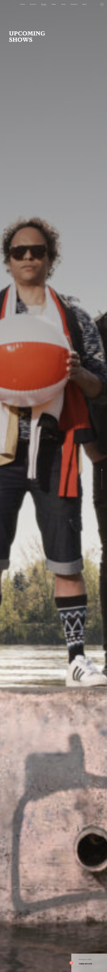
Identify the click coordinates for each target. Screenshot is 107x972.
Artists (33, 4)
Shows (44, 4)
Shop (85, 4)
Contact (74, 4)
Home (22, 4)
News (54, 4)
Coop (63, 4)
